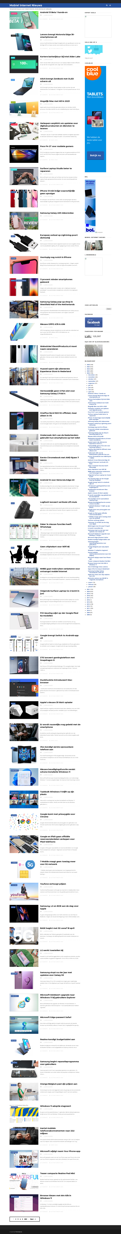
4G (12, 570)
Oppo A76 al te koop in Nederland (98, 569)
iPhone (13, 192)
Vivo (12, 748)
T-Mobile (14, 862)
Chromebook (15, 458)
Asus (12, 79)
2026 (88, 364)
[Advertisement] (98, 289)
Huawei (13, 369)
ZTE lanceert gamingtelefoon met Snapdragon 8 (99, 486)
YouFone (14, 885)
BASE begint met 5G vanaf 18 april (57, 928)
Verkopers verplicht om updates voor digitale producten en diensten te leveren (59, 126)
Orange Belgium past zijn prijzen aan (58, 1084)
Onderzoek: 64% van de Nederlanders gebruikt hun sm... (99, 453)
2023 (88, 371)
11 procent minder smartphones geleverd (98, 430)
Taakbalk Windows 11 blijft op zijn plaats (99, 506)
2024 (88, 369)
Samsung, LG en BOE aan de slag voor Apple (98, 523)
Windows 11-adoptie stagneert (55, 1106)
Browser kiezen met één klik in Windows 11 (98, 564)
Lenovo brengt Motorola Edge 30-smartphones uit (98, 396)
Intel (13, 57)
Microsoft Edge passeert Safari (55, 1017)
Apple (13, 102)
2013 (88, 604)
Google (13, 636)
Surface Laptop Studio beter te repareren (98, 415)
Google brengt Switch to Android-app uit (98, 483)
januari (90, 586)
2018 (88, 595)
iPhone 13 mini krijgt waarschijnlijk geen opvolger (99, 418)
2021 (88, 589)
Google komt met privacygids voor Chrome (99, 510)
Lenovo (13, 35)
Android (14, 13)
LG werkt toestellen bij (51, 950)
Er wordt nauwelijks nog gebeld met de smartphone (99, 495)
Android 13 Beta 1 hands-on (54, 12)
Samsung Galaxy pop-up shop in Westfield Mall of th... (98, 433)
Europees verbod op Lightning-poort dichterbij (99, 424)
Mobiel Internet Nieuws (26, 5)
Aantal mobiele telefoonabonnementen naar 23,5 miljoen (57, 1131)
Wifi (12, 547)
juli (89, 385)
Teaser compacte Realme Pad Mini (57, 1173)
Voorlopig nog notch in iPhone (55, 257)
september (92, 381)
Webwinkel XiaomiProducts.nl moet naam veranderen (99, 439)
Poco (13, 147)
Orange (13, 1085)
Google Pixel (15, 614)
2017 (88, 598)
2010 (88, 610)
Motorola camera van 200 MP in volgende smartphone (98, 579)
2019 (88, 593)
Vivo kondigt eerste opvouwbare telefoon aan (98, 499)
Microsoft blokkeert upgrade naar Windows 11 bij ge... (99, 534)
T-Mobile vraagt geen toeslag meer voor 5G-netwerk (99, 517)
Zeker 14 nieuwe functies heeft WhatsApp (98, 466)
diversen (14, 124)
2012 (88, 606)
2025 (88, 367)
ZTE (12, 658)
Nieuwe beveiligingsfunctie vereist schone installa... (99, 503)
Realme (13, 1040)
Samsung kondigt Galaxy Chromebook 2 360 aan (96, 571)
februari (91, 584)
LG (12, 951)
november (91, 377)
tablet (13, 1174)
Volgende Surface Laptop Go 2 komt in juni (99, 475)
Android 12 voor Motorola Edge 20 (57, 480)
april (90, 392)
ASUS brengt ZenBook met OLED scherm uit (98, 403)
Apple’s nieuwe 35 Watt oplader (56, 702)
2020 (88, 591)
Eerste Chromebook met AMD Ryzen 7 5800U (99, 457)
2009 (88, 612)
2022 (88, 373)
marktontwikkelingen (18, 280)
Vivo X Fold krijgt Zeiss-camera (98, 567)
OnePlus (14, 414)
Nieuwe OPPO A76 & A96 (52, 324)
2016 (88, 600)
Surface (14, 169)
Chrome (13, 815)
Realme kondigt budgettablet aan (57, 1039)
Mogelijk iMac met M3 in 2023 (55, 101)
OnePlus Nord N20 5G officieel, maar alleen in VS (99, 450)
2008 (88, 614)
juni (89, 387)
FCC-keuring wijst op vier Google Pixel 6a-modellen (98, 479)
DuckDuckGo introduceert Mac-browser (98, 490)
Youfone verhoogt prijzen (53, 884)
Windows (14, 1107)
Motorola (14, 481)
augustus (91, 383)
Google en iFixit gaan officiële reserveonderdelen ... (97, 513)
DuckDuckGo (15, 681)
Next (31, 1219)
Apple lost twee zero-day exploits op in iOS (99, 575)
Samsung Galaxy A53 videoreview (57, 213)
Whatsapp (14, 525)
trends (13, 436)
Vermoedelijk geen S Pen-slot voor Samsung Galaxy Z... (99, 446)
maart (90, 582)
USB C (13, 236)
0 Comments (44, 19)
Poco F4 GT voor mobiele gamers (56, 146)
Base (12, 929)
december (91, 375)
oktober (91, 379)
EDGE (12, 1018)
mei (89, 389)
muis (12, 503)
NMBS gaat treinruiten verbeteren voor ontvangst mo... (99, 472)
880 (25, 1219)
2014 (88, 602)
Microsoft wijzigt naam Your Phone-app (60, 1151)
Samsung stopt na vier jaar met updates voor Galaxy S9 (98, 531)
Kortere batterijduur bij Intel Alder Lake (60, 56)
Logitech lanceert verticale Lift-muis (58, 502)
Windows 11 (14, 770)
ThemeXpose (18, 1232)
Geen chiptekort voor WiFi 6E (55, 546)
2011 (88, 608)
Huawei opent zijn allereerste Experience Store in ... (97, 442)
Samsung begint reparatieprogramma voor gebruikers (97, 543)
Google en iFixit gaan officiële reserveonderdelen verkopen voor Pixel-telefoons (57, 839)
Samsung (14, 214)
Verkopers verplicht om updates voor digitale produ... (98, 409)
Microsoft (14, 592)
